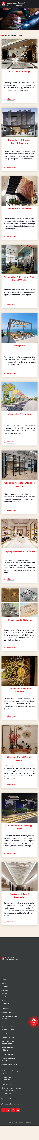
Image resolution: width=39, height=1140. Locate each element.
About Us (5, 987)
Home (4, 983)
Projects (5, 994)
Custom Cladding (8, 1012)
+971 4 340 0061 (10, 1099)
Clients (4, 997)
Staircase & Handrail (9, 1023)
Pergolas (5, 1033)
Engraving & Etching (9, 1054)
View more (11, 99)
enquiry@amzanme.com (13, 1104)
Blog (3, 1000)
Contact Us (6, 1004)
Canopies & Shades (8, 1037)
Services (5, 990)
